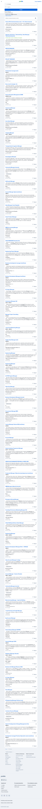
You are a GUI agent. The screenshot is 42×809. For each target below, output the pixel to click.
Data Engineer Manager (10, 156)
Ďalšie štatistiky (8, 15)
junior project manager (19, 758)
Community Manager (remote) (12, 167)
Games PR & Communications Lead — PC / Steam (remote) (18, 21)
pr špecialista (18, 762)
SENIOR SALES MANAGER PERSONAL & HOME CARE (17, 461)
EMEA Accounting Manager (11, 227)
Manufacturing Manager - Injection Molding (15, 600)
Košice (6, 761)
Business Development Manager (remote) (14, 397)
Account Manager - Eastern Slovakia (13, 573)
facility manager (18, 761)
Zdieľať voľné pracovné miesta (19, 785)
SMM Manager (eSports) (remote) (12, 486)
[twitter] (7, 796)
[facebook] (2, 796)
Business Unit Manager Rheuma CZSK (14, 666)
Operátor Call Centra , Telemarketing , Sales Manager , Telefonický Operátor (17, 35)
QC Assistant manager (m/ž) (11, 70)
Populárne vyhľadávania (32, 785)
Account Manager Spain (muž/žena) (13, 191)
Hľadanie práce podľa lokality (31, 757)
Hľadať (21, 9)
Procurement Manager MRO (11, 411)
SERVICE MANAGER (9, 48)
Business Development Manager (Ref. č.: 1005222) (16, 546)
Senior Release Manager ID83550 (13, 629)
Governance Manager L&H (11, 301)
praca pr (17, 757)
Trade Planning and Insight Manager (13, 610)
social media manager (19, 755)
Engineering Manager (10, 353)
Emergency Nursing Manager (12, 499)
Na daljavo (7, 758)
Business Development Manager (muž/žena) (15, 276)
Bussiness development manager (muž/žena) (15, 263)
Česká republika (7, 757)
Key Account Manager (10, 618)
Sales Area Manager (10, 386)
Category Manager (9, 132)
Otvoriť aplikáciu (38, 1)
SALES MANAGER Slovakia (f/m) (12, 240)
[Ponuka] (1, 1)
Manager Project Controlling (11, 314)
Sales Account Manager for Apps (12, 560)
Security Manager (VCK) (10, 641)
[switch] (36, 18)
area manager (18, 768)
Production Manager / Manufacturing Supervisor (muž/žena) (19, 473)
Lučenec (6, 762)
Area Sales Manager (10, 121)
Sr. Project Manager (9, 289)
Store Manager (8, 689)
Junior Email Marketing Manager (12, 327)
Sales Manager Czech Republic (12, 205)
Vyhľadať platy (30, 786)
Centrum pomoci (4, 790)
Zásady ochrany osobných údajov (7, 802)
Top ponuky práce (29, 755)
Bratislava (7, 755)
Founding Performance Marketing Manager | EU (16, 510)
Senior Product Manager (10, 216)
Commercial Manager (10, 107)
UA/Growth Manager (10, 181)
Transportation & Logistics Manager (13, 146)
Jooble (7, 806)
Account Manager (9, 437)
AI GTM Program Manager (11, 375)
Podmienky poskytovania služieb (6, 800)
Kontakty (2, 786)
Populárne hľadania (9, 751)
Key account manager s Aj (11, 84)
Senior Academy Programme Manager (14, 448)
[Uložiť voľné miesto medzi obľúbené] (36, 22)
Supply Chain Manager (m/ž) (11, 339)
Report (35, 31)
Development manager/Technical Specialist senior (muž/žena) (19, 735)
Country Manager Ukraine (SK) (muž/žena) (14, 424)
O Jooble (3, 785)
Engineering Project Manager (12, 251)
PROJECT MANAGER (10, 59)
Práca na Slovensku (4, 791)
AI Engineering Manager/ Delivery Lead (14, 700)
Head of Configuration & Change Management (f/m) (17, 723)
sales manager (18, 766)
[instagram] (4, 796)
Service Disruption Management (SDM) (14, 94)
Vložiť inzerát (16, 786)
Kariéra (2, 788)
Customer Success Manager (11, 711)
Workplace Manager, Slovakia (12, 653)
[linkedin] (9, 796)
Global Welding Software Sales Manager (14, 522)
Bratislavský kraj (8, 764)
